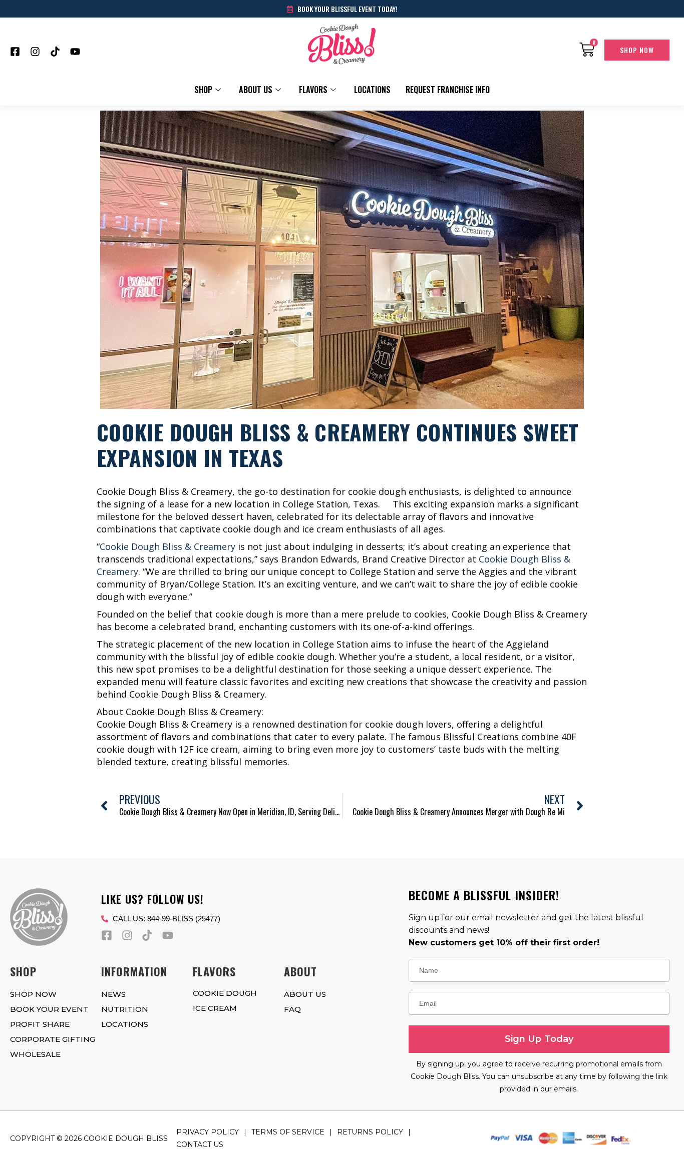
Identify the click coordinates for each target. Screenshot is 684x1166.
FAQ (292, 1009)
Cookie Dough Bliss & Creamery (167, 546)
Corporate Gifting (52, 1039)
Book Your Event (49, 1009)
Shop (203, 90)
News (113, 994)
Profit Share (40, 1024)
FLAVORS (313, 90)
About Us (255, 90)
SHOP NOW (33, 994)
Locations (372, 90)
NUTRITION (124, 1009)
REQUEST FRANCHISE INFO (448, 90)
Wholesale (35, 1054)
